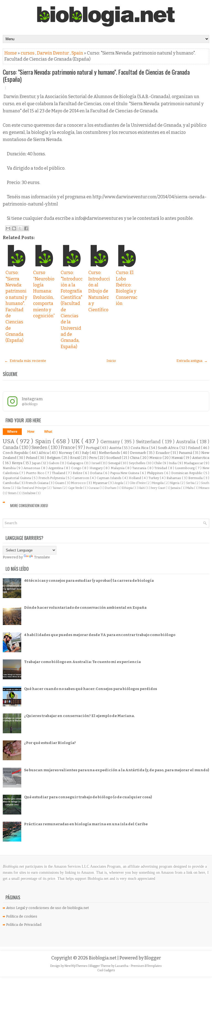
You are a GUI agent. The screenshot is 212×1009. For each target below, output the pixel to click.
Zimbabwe (29, 493)
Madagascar (194, 463)
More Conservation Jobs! (29, 505)
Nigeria (175, 483)
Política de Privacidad (23, 925)
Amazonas (32, 468)
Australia (186, 441)
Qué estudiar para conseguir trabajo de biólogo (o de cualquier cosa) (88, 797)
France (68, 447)
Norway (66, 453)
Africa (44, 453)
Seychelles (137, 463)
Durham (111, 488)
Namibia (10, 468)
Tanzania (139, 468)
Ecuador (163, 453)
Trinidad (161, 468)
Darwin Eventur (53, 53)
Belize (78, 473)
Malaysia (118, 468)
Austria (115, 448)
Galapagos (75, 463)
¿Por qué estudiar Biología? (50, 743)
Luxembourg (185, 468)
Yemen (12, 493)
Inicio (111, 361)
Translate (42, 557)
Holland (135, 478)
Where (12, 432)
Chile (158, 463)
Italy (86, 453)
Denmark (138, 453)
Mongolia (158, 483)
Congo (76, 468)
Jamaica (176, 488)
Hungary (96, 468)
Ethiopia (127, 488)
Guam (60, 483)
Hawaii (177, 458)
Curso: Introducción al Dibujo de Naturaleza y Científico (99, 291)
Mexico (156, 458)
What (48, 432)
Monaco (204, 488)
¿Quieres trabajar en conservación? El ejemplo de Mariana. (79, 716)
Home (11, 53)
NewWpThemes (76, 966)
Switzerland (149, 441)
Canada (11, 447)
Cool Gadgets (106, 970)
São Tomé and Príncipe (32, 488)
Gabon (54, 463)
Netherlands (110, 453)
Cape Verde (75, 488)
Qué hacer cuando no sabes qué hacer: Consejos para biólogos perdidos (90, 689)
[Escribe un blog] (14, 228)
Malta (190, 488)
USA (9, 441)
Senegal (114, 463)
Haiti (142, 488)
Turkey (154, 478)
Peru (93, 458)
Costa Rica (140, 448)
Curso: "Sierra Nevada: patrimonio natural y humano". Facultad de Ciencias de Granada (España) (96, 75)
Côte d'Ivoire (137, 483)
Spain (77, 53)
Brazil (75, 458)
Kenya (17, 463)
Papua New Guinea (125, 473)
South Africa (168, 448)
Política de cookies (21, 916)
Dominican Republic (187, 473)
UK (76, 441)
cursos (28, 53)
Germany (110, 441)
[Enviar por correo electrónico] (8, 228)
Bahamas (174, 478)
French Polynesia (52, 478)
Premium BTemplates (146, 966)
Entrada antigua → (192, 361)
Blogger (152, 958)
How (30, 432)
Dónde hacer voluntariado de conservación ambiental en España (85, 607)
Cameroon (81, 478)
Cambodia (11, 483)
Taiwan (57, 488)
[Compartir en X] (20, 228)
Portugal (93, 448)
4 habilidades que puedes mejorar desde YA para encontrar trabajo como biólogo (99, 635)
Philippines (155, 473)
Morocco (78, 483)
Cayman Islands (109, 478)
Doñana (96, 473)
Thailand (59, 473)
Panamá (186, 453)
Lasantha (122, 966)
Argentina (56, 468)
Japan (36, 463)
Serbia (190, 483)
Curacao (94, 488)
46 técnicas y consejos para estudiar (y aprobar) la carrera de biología (89, 580)
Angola (119, 483)
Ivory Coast (158, 488)
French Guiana (37, 483)
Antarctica (200, 458)
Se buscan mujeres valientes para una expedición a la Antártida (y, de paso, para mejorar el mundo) (116, 770)
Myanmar (100, 483)
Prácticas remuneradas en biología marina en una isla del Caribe (86, 824)
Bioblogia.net (103, 958)
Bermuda (195, 478)
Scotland (114, 458)
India (173, 463)
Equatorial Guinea (17, 478)
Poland (32, 458)
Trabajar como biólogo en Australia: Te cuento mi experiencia (82, 662)
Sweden (39, 447)
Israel (96, 463)
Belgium (54, 458)
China (135, 458)
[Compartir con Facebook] (26, 228)
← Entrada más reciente (25, 361)
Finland (194, 448)
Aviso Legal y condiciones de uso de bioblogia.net (47, 908)
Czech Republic (16, 453)
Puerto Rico (35, 473)
